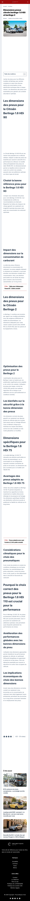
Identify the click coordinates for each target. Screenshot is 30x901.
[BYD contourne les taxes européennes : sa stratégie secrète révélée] (15, 780)
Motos (15, 867)
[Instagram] (15, 898)
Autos (15, 865)
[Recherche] (27, 2)
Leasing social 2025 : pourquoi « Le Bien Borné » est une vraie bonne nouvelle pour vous (14, 814)
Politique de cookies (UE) (15, 885)
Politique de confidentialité (15, 883)
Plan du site (15, 881)
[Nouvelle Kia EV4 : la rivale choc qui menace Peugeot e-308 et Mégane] (15, 826)
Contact (15, 877)
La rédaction (15, 879)
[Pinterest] (17, 898)
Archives (15, 863)
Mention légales (15, 888)
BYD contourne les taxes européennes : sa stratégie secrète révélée (14, 791)
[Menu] (2, 2)
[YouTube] (19, 898)
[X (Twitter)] (12, 898)
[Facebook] (10, 898)
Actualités (15, 861)
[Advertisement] (15, 55)
